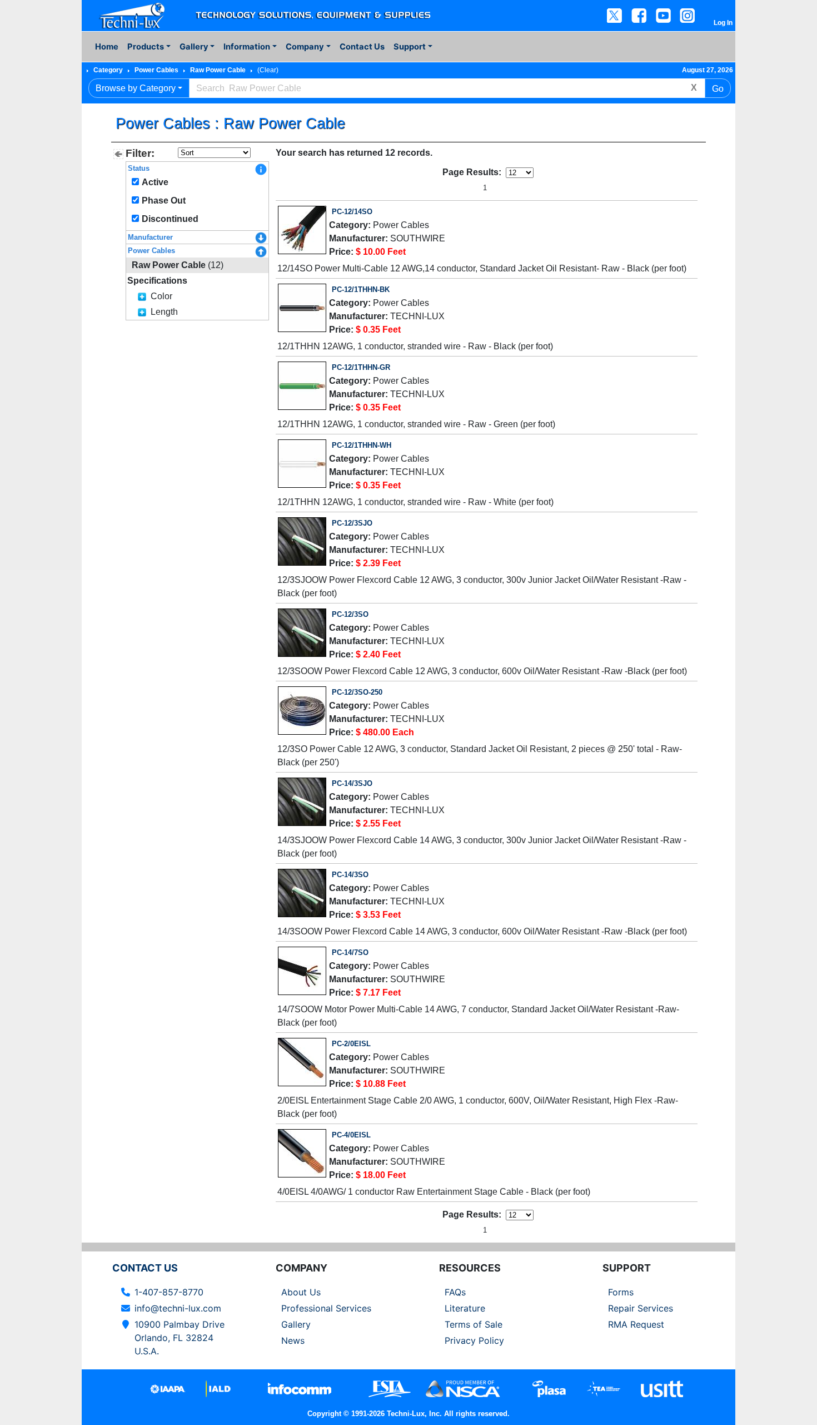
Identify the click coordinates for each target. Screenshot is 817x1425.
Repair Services (640, 1308)
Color (161, 296)
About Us (301, 1292)
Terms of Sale (473, 1324)
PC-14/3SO (350, 874)
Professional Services (326, 1308)
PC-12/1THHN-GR (361, 367)
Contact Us (362, 47)
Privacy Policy (474, 1340)
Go (718, 88)
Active (155, 182)
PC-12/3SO (350, 614)
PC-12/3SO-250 (357, 692)
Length (164, 311)
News (293, 1340)
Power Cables (156, 70)
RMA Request (636, 1324)
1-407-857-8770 (168, 1292)
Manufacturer (150, 237)
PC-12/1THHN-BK (361, 289)
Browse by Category (136, 88)
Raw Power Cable (218, 70)
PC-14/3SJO (352, 783)
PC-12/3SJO (352, 523)
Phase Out (164, 200)
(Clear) (267, 70)
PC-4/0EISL (351, 1135)
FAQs (455, 1292)
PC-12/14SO (352, 211)
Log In (723, 23)
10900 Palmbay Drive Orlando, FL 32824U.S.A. (179, 1338)
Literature (465, 1308)
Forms (621, 1292)
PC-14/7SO (350, 952)
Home (106, 47)
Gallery (296, 1324)
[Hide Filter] (118, 154)
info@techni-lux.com (177, 1308)
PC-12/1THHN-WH (361, 445)
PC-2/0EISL (351, 1044)
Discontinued (170, 219)
